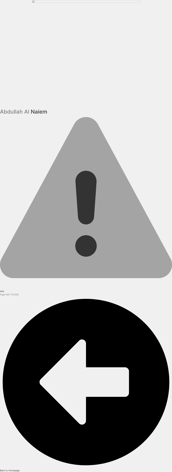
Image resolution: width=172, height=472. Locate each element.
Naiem (23, 111)
